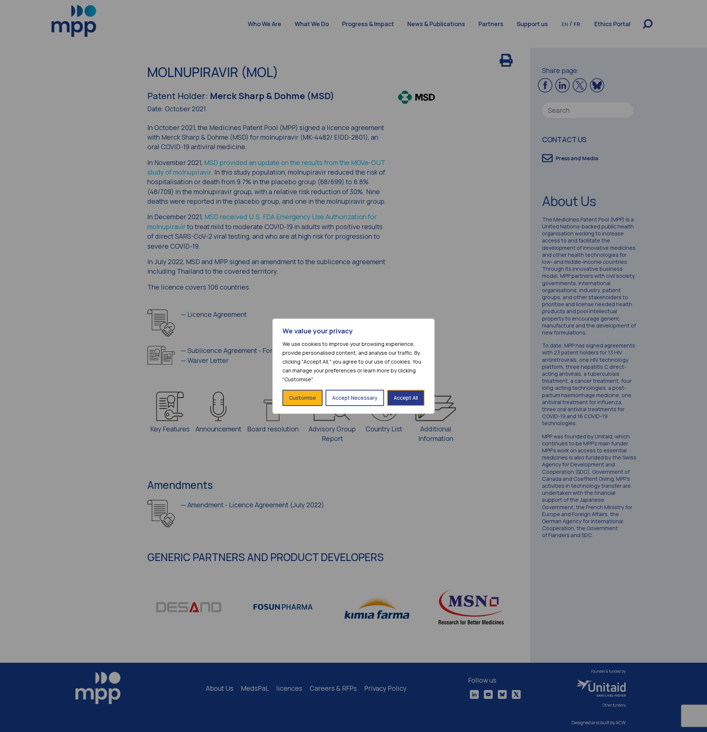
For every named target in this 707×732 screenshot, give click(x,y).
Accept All (406, 397)
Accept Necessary (354, 397)
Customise (302, 397)
